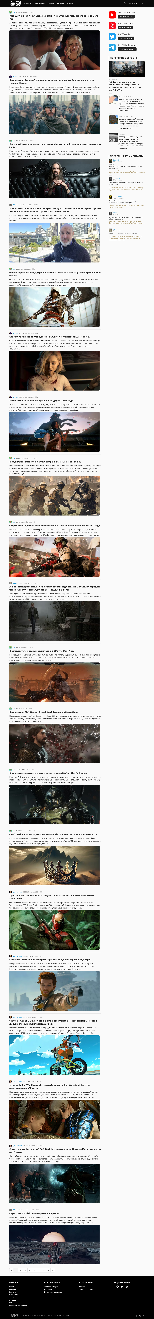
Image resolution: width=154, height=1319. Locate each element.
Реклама (12, 1292)
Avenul (115, 213)
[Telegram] (117, 1286)
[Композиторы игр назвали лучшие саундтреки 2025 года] (55, 432)
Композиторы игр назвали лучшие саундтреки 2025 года (41, 400)
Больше (60, 3)
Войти (134, 3)
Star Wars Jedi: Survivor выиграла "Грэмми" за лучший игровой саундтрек (50, 959)
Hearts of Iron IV (125, 96)
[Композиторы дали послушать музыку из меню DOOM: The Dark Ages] (55, 804)
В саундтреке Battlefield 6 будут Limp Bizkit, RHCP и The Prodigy (45, 462)
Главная (12, 1289)
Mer (114, 229)
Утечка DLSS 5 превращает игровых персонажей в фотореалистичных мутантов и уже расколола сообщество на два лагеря (125, 238)
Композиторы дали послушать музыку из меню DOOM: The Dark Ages (48, 773)
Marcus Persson (125, 116)
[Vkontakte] (126, 1286)
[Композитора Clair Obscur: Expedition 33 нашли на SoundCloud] (55, 743)
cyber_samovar (17, 892)
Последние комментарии (127, 156)
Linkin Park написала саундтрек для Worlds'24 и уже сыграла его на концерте (53, 834)
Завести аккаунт (51, 1286)
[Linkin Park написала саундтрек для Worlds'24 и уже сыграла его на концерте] (55, 865)
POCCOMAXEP (117, 196)
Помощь (12, 1300)
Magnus (15, 76)
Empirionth (116, 178)
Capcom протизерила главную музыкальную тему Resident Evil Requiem (49, 337)
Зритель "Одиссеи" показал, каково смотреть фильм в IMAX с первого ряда (126, 206)
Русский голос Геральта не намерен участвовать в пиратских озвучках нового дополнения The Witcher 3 (127, 172)
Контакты (13, 1295)
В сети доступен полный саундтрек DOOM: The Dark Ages (41, 651)
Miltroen (15, 205)
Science (121, 134)
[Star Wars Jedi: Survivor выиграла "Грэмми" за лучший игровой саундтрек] (55, 991)
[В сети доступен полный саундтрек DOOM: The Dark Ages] (55, 682)
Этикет (12, 1297)
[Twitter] (122, 1286)
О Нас (11, 1286)
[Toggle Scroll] (142, 3)
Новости (27, 3)
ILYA (14, 12)
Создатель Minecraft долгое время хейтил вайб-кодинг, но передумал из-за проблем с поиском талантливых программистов (131, 123)
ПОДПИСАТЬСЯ (126, 17)
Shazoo (82, 1286)
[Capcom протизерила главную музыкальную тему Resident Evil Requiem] (55, 371)
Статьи (51, 3)
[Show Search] (125, 3)
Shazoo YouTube (86, 1289)
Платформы (40, 3)
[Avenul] (110, 213)
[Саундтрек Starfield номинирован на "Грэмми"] (55, 1244)
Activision (113, 79)
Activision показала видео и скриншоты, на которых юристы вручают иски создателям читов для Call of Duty (126, 189)
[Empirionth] (110, 179)
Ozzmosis (116, 160)
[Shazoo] (15, 3)
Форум (70, 3)
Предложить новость (53, 1292)
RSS (10, 1303)
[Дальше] (53, 1270)
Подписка (48, 1289)
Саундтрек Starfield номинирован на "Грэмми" (34, 1213)
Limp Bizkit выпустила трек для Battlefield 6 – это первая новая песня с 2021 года (54, 525)
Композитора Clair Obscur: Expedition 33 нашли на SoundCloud (43, 712)
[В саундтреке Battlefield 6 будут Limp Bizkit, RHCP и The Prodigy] (55, 496)
